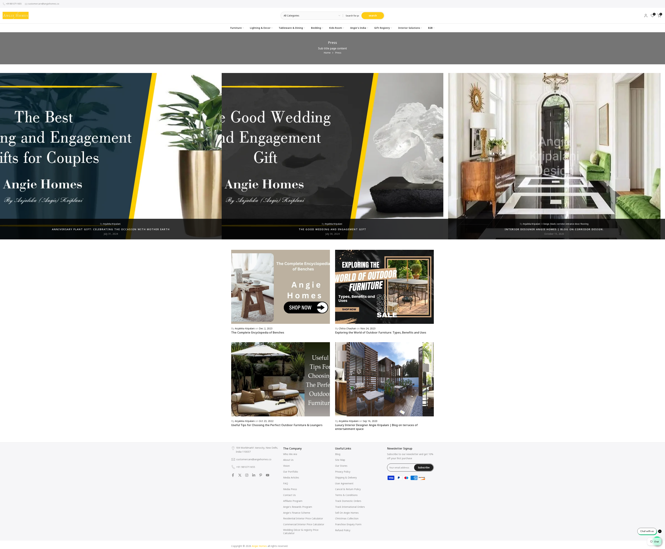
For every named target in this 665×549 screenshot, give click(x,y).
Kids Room (335, 27)
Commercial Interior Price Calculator (303, 524)
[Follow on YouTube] (267, 475)
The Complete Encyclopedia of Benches (257, 332)
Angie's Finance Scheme (296, 512)
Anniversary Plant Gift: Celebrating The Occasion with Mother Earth (111, 229)
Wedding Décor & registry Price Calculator (300, 531)
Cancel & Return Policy (348, 489)
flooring (584, 223)
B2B (430, 27)
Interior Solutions (409, 27)
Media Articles (291, 477)
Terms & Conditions (346, 495)
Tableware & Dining (291, 27)
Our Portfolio (290, 471)
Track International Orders (350, 506)
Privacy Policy (342, 471)
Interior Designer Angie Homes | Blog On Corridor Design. (554, 229)
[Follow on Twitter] (240, 475)
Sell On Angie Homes (347, 512)
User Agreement (344, 483)
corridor (561, 223)
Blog (337, 454)
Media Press (290, 489)
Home (327, 52)
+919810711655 (14, 3)
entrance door (572, 223)
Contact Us (289, 495)
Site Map (340, 459)
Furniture (236, 27)
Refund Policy (342, 530)
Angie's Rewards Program (297, 506)
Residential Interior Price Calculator (303, 518)
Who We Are (290, 454)
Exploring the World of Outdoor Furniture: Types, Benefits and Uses (380, 332)
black (553, 223)
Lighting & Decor (260, 27)
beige (546, 223)
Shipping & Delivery (346, 477)
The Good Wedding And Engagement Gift (332, 229)
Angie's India (358, 27)
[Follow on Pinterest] (260, 475)
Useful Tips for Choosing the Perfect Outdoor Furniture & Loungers (276, 425)
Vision (286, 465)
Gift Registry (382, 27)
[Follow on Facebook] (233, 475)
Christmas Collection (346, 518)
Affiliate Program (292, 501)
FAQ (285, 483)
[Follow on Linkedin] (253, 475)
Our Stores (341, 465)
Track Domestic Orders (348, 501)
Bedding (316, 27)
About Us (288, 459)
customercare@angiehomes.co (43, 3)
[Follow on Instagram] (247, 475)
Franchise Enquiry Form (348, 524)
